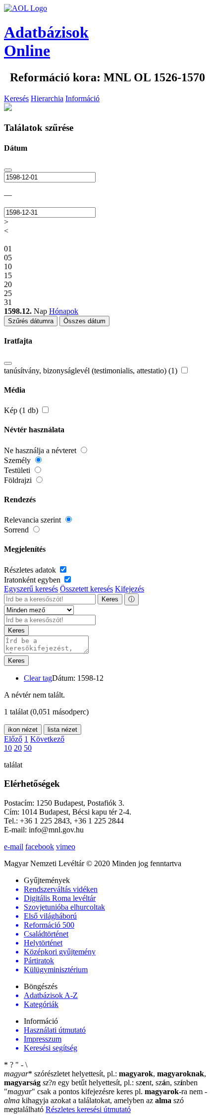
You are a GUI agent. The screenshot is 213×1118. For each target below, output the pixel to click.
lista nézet (62, 729)
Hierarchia (47, 98)
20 (18, 748)
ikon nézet (23, 729)
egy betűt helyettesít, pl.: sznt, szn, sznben (120, 1082)
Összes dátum (84, 321)
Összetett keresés (86, 589)
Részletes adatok (31, 570)
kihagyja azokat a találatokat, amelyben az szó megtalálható (105, 1100)
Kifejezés (129, 589)
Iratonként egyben (33, 580)
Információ (82, 98)
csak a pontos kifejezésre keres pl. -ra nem (104, 1091)
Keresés (16, 98)
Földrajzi (19, 480)
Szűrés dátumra (30, 321)
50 (28, 748)
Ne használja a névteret (41, 450)
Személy (18, 460)
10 (8, 748)
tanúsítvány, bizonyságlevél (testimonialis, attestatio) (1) (91, 370)
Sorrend (17, 530)
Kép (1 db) (22, 410)
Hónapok (63, 311)
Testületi (18, 470)
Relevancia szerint (33, 520)
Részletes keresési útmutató (88, 1109)
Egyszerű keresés (31, 589)
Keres (110, 599)
